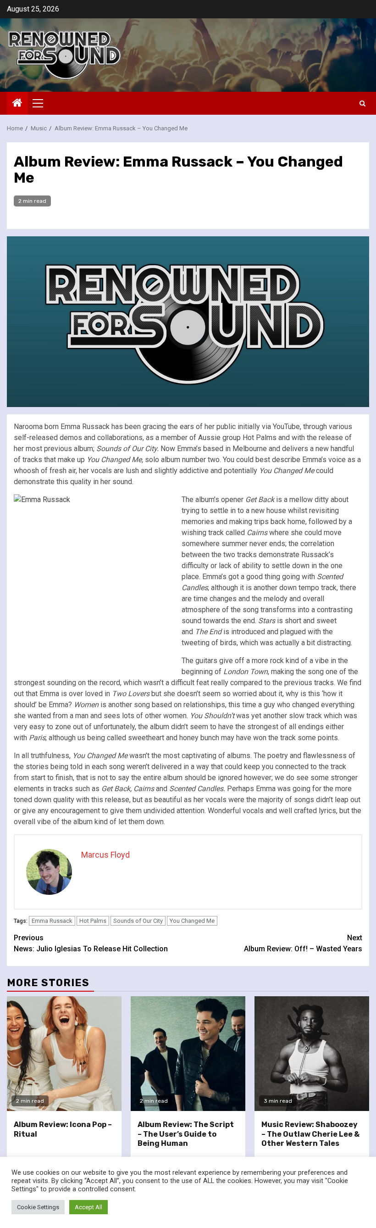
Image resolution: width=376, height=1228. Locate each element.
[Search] (362, 103)
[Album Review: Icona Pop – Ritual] (64, 1053)
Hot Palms (92, 920)
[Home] (17, 103)
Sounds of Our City (138, 920)
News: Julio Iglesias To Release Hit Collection (91, 943)
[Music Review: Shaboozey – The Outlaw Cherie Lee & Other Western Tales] (311, 1053)
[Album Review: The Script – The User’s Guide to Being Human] (188, 1053)
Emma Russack (52, 920)
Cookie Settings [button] (38, 1207)
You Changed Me (192, 920)
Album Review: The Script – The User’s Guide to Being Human (186, 1134)
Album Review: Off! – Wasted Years (303, 943)
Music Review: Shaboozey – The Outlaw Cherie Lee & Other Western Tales (310, 1134)
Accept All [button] (88, 1207)
